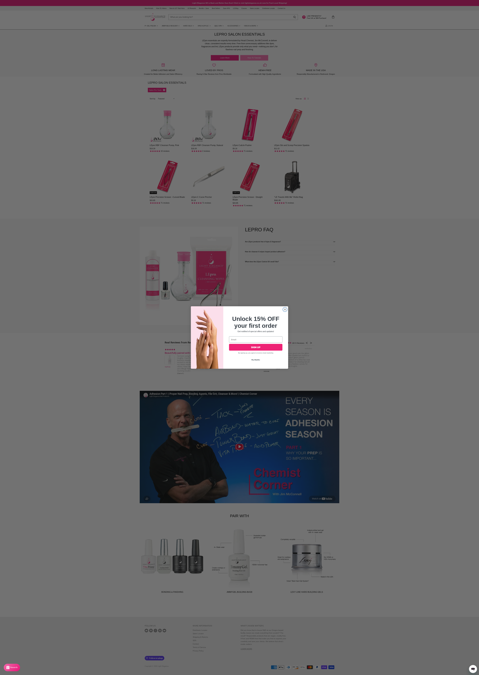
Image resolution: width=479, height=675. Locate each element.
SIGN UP (255, 347)
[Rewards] (12, 667)
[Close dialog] (285, 309)
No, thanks (255, 359)
